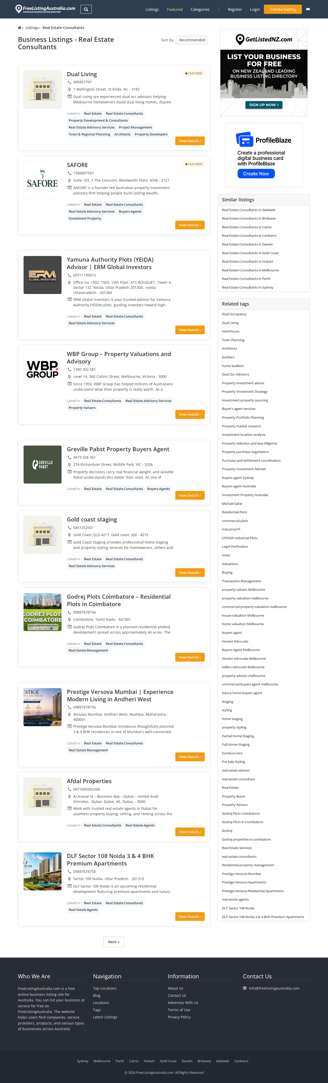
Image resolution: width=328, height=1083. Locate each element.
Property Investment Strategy (245, 391)
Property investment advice (243, 383)
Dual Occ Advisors (235, 374)
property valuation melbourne (245, 598)
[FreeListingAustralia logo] (44, 9)
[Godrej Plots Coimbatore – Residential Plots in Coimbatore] (42, 612)
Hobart (149, 1061)
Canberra (241, 1061)
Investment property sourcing (245, 400)
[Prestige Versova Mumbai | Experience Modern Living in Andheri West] (42, 707)
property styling (234, 727)
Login (255, 9)
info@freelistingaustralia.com (274, 988)
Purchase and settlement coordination (251, 460)
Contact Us (177, 995)
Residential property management (248, 865)
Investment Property (85, 218)
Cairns (134, 1061)
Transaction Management (241, 581)
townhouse (230, 331)
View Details (189, 141)
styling (227, 710)
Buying (227, 572)
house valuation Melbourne (243, 615)
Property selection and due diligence (249, 443)
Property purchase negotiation (245, 451)
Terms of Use (179, 1009)
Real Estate (92, 113)
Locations (101, 1002)
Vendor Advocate (235, 641)
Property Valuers (82, 407)
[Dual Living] (42, 90)
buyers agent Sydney (238, 477)
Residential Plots (234, 512)
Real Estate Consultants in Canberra (249, 235)
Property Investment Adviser (244, 469)
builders (228, 357)
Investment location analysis (243, 434)
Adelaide (222, 1061)
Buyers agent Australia (239, 486)
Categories (200, 9)
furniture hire (232, 753)
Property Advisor (235, 804)
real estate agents (235, 899)
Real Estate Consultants (124, 113)
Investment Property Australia (245, 495)
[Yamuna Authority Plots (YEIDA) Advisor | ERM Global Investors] (42, 275)
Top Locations (105, 988)
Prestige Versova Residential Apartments (253, 891)
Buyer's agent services (238, 408)
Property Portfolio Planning (243, 417)
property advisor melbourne (243, 675)
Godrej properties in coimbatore (246, 839)
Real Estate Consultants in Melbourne (250, 270)
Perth (120, 1061)
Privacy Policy (179, 1017)
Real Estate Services (237, 847)
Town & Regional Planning (89, 134)
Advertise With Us (183, 1002)
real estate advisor (236, 770)
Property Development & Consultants (98, 120)
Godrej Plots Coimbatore (241, 813)
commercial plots (235, 520)
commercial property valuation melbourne (254, 606)
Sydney (82, 1061)
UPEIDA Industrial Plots (240, 538)
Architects (122, 134)
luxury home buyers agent (242, 693)
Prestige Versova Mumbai (241, 873)
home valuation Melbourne (243, 624)
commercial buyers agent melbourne (250, 684)
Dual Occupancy (234, 314)
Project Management (135, 127)
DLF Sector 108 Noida (238, 908)
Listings (152, 9)
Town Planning (233, 340)
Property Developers (151, 134)
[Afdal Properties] (42, 796)
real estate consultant (238, 779)
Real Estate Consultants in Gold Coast (250, 253)
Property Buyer (233, 796)
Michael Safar (232, 503)
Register (235, 9)
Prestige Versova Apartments (244, 882)
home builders (233, 365)
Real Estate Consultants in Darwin (247, 244)
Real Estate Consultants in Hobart (247, 261)
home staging (232, 718)
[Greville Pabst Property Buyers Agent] (42, 465)
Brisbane (204, 1061)
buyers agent (232, 632)
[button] (308, 9)
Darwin (187, 1061)
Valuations (230, 564)
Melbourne (102, 1061)
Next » (114, 941)
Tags (97, 1009)
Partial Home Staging (238, 736)
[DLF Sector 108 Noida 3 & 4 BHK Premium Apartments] (42, 871)
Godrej (227, 830)
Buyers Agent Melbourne (241, 649)
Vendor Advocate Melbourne (244, 658)
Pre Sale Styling (233, 761)
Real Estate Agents (140, 825)
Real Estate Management (88, 650)
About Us (175, 988)
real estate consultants (239, 856)
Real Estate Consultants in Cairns (247, 227)
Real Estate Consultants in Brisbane (248, 218)
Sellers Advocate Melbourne (243, 667)
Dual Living (230, 322)
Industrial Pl (231, 529)
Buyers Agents (130, 211)
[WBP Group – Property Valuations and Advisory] (42, 369)
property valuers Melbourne (243, 589)
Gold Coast (168, 1061)
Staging (227, 701)
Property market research (241, 426)
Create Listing (283, 9)
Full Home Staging (236, 744)
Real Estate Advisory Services (92, 127)
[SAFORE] (42, 180)
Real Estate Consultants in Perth (246, 278)
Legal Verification (235, 546)
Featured (175, 9)
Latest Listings (105, 1017)
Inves (226, 555)
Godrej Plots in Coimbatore (242, 822)
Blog (96, 995)
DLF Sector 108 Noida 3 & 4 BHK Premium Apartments (263, 916)
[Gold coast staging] (42, 535)
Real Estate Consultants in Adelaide (248, 210)
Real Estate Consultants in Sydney (247, 287)
